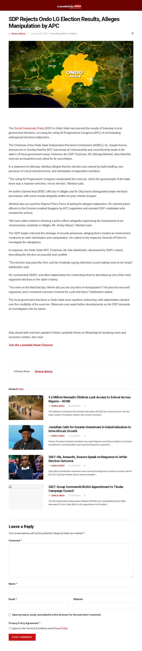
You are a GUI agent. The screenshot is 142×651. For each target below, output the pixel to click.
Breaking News (59, 33)
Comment (15, 540)
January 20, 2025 (39, 33)
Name (13, 583)
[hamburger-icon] (6, 5)
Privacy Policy (60, 628)
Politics (73, 33)
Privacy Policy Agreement (25, 623)
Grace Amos (18, 33)
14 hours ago (74, 406)
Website (78, 599)
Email (13, 599)
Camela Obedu (58, 406)
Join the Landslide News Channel (31, 345)
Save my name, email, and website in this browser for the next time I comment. (56, 614)
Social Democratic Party (29, 128)
